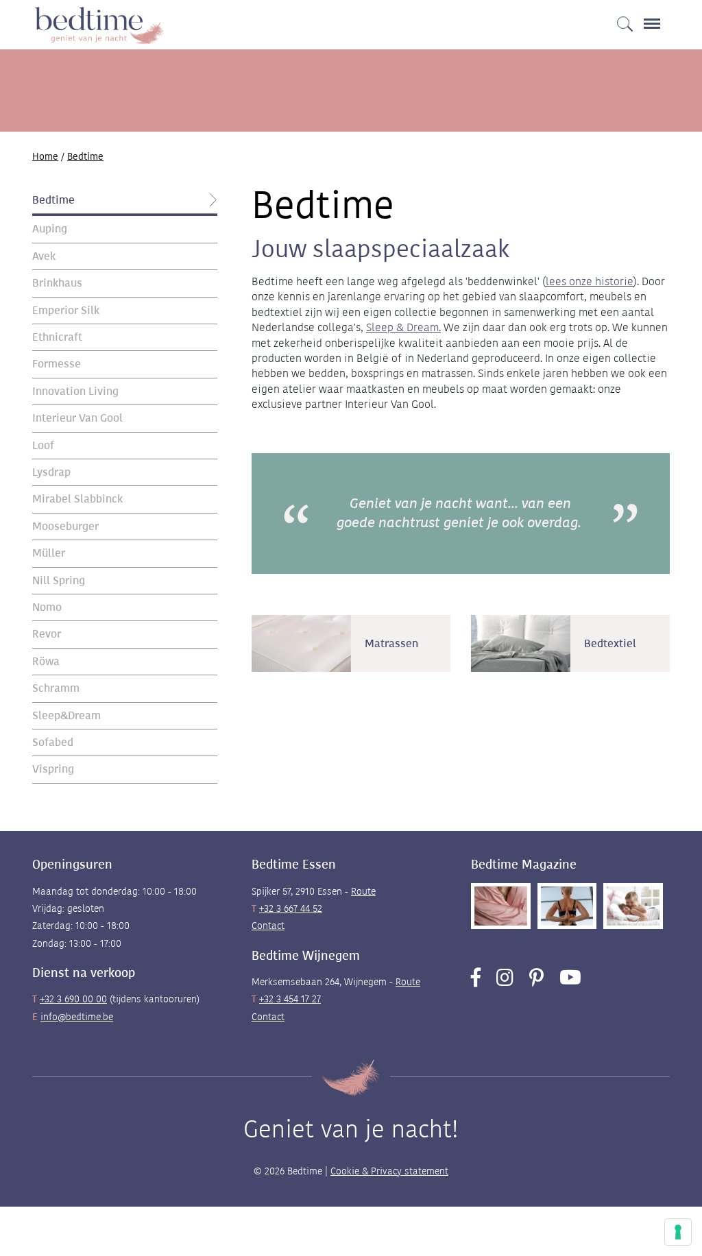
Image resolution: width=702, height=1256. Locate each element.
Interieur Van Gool (77, 418)
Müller (48, 553)
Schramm (56, 688)
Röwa (46, 661)
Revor (46, 634)
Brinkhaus (57, 283)
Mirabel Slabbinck (77, 499)
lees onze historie (589, 281)
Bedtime (53, 200)
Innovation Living (75, 391)
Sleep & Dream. (403, 327)
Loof (43, 445)
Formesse (56, 364)
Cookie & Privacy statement (389, 1171)
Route (363, 891)
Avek (44, 256)
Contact (268, 925)
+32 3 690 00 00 (73, 999)
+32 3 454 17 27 (290, 999)
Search (623, 16)
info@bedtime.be (76, 1017)
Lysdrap (51, 472)
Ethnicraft (57, 337)
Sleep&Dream (66, 715)
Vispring (53, 769)
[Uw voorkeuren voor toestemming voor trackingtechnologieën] (678, 1232)
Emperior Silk (65, 310)
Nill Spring (58, 580)
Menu (653, 16)
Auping (49, 228)
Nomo (47, 607)
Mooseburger (65, 526)
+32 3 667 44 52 (290, 908)
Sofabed (52, 742)
